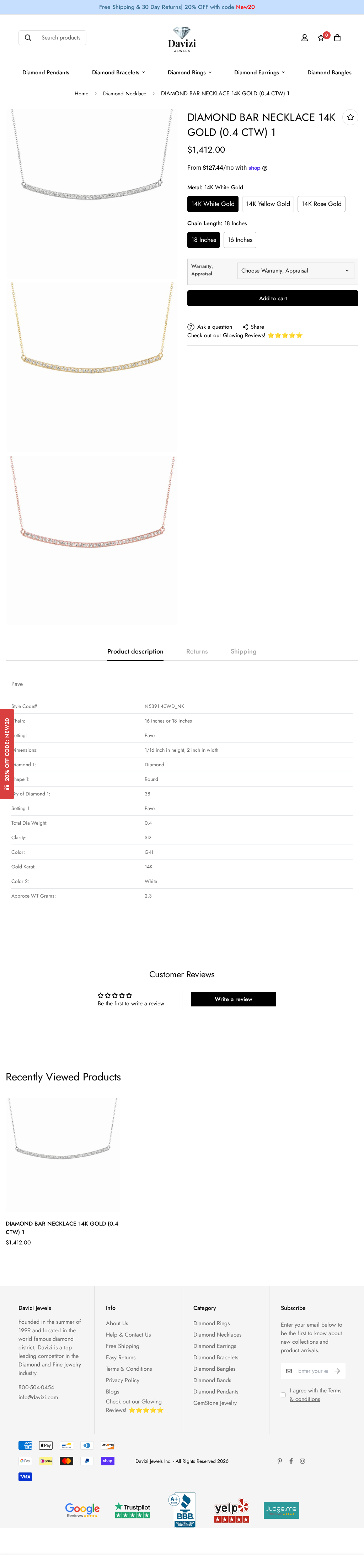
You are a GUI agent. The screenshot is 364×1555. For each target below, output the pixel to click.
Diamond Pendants (45, 72)
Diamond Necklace (124, 93)
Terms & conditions (315, 1394)
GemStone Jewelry (215, 1403)
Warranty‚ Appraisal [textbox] (202, 270)
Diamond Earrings (256, 72)
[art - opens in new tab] (82, 1510)
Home (82, 93)
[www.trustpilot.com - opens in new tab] (132, 1510)
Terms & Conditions (129, 1369)
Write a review (233, 999)
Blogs (112, 1391)
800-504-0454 (36, 1387)
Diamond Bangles (329, 72)
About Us (117, 1323)
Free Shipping (122, 1346)
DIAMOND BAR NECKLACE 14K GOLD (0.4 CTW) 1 (62, 1228)
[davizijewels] (182, 38)
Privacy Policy (122, 1380)
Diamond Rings (187, 72)
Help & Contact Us (128, 1335)
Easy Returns (120, 1357)
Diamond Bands (212, 1380)
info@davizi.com (38, 1397)
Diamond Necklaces (217, 1335)
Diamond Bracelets (115, 72)
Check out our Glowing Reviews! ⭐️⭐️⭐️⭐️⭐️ (245, 335)
